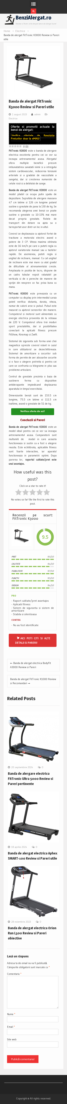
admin (37, 114)
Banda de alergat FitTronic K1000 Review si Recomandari (33, 681)
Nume (11, 1014)
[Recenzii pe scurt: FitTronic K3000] (21, 536)
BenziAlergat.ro (33, 17)
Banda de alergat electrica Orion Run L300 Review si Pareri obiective (32, 933)
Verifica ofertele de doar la (32, 137)
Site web (11, 1039)
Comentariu (14, 973)
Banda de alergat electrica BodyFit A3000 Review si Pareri (30, 665)
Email (11, 1026)
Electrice (13, 118)
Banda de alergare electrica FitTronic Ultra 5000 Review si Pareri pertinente (30, 779)
